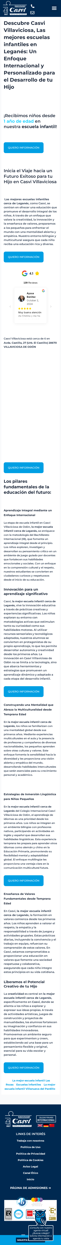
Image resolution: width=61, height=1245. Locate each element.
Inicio (30, 1179)
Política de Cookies (30, 1160)
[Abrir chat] (41, 1225)
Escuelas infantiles (28, 1084)
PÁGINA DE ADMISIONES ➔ (30, 1188)
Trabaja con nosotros (30, 1140)
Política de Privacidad (30, 1153)
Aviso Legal (30, 1166)
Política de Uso (30, 1147)
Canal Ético (30, 1173)
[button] (54, 8)
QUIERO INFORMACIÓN (23, 147)
